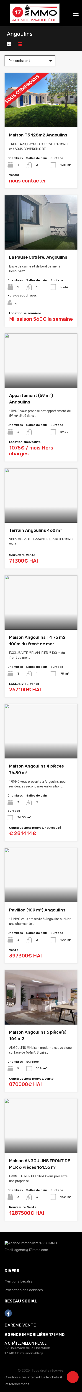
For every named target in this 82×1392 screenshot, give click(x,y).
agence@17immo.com (31, 1250)
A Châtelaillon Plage (25, 1343)
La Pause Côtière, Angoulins (38, 257)
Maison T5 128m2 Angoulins (38, 135)
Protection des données (24, 1290)
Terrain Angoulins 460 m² (35, 530)
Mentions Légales (18, 1281)
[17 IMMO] (35, 21)
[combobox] (30, 61)
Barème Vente (20, 1325)
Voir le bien (41, 116)
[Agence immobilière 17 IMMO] (31, 1245)
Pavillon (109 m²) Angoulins (37, 910)
